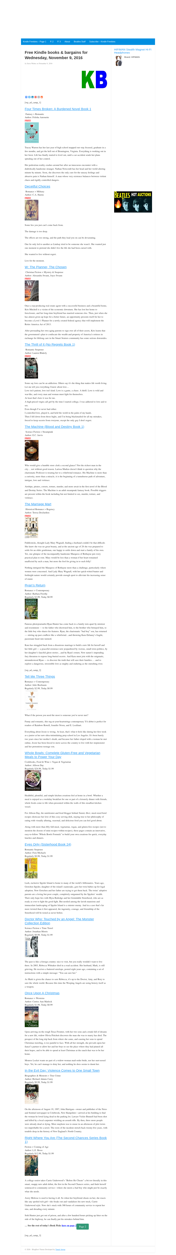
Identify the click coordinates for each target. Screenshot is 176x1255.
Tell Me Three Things (40, 676)
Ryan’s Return (35, 585)
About (67, 42)
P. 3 (59, 42)
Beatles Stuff (79, 42)
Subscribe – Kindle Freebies (102, 42)
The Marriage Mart (38, 504)
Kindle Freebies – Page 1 (34, 42)
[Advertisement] (77, 18)
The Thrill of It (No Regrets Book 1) (50, 344)
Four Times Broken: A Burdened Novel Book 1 (58, 109)
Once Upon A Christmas (42, 993)
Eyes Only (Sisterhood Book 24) (48, 844)
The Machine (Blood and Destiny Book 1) (54, 426)
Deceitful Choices (37, 186)
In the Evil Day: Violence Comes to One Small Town (62, 1070)
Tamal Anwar (60, 1249)
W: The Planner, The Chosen (46, 267)
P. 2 (51, 42)
